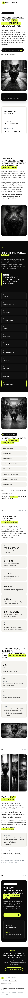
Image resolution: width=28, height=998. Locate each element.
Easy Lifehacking (14, 860)
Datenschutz (20, 992)
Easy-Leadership (11, 2)
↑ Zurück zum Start (5, 992)
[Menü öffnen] (24, 2)
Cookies (3, 994)
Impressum (14, 992)
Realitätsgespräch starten (12, 50)
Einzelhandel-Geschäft (6, 862)
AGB (7, 994)
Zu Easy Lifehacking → (14, 969)
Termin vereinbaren (12, 915)
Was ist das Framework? (8, 54)
